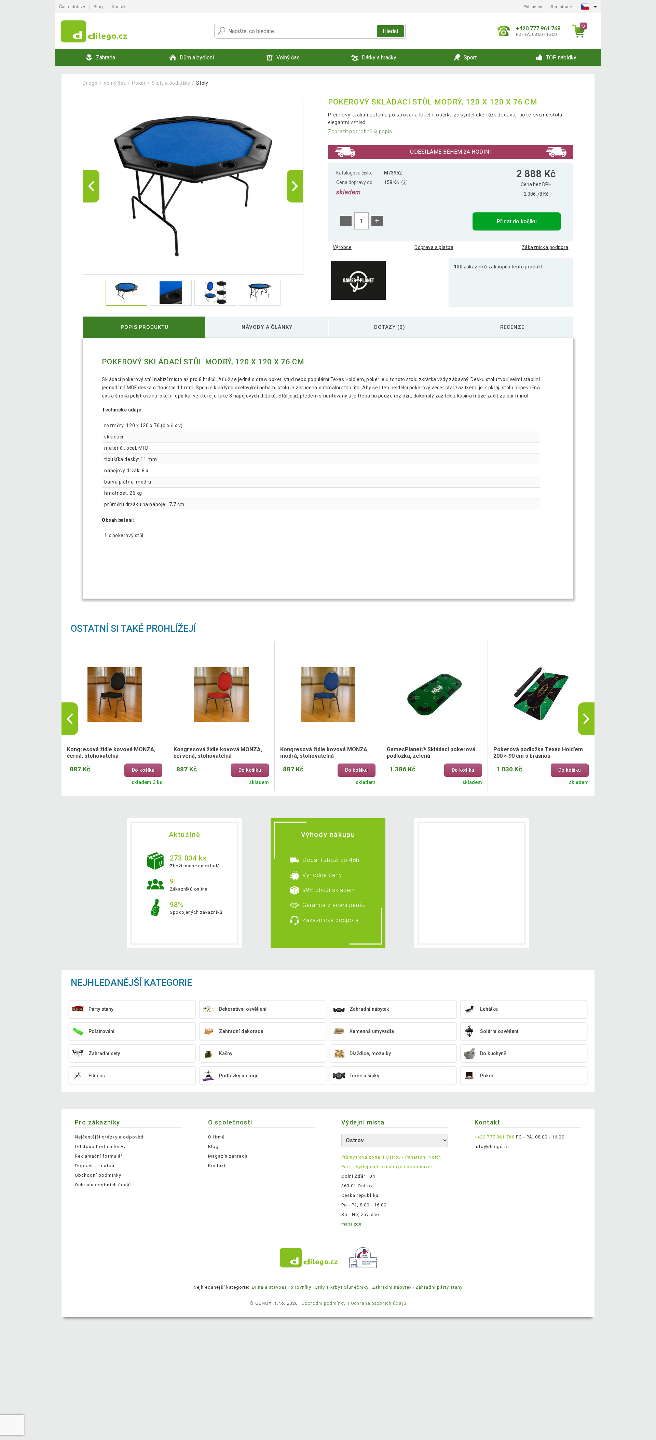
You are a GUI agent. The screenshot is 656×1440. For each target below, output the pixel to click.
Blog (98, 6)
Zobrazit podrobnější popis (360, 131)
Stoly (202, 83)
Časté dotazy (72, 6)
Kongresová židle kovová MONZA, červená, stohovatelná (218, 752)
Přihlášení (532, 6)
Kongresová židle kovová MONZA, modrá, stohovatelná (324, 752)
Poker (139, 83)
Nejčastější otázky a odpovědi (110, 1137)
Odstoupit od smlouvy (100, 1146)
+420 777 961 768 (495, 1137)
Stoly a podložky (171, 83)
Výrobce (342, 247)
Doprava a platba (433, 247)
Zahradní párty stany (439, 1287)
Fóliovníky (299, 1287)
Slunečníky (356, 1287)
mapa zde (351, 1224)
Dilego (90, 83)
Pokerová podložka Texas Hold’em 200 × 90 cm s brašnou (538, 752)
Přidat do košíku (517, 221)
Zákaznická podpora (545, 247)
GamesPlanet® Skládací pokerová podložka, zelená (431, 752)
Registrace (561, 6)
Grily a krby (327, 1287)
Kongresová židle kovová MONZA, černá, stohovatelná (111, 752)
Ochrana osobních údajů (103, 1184)
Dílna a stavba (268, 1287)
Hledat (390, 31)
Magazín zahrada (228, 1156)
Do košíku (143, 770)
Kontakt (119, 6)
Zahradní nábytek (392, 1287)
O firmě (216, 1137)
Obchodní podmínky (98, 1175)
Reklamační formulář (98, 1156)
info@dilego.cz (492, 1146)
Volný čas (115, 83)
